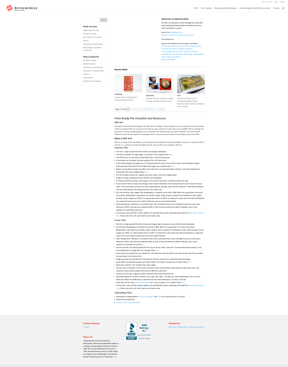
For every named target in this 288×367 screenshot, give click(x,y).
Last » (163, 109)
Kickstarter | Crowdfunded (93, 71)
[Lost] (191, 83)
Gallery (86, 41)
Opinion (86, 74)
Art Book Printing (89, 34)
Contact (276, 8)
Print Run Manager (146, 297)
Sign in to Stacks (267, 2)
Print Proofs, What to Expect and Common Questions (181, 46)
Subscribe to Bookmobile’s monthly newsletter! (186, 327)
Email (87, 327)
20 (148, 109)
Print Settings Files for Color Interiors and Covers (179, 51)
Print (196, 8)
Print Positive (88, 78)
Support (282, 2)
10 (145, 109)
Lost (178, 95)
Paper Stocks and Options (171, 57)
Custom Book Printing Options (126, 97)
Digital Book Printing (91, 30)
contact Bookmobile (142, 282)
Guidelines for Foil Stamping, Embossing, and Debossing (182, 54)
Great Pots (150, 95)
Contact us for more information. (128, 302)
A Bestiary (118, 94)
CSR (159, 297)
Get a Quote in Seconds (92, 37)
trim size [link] (166, 157)
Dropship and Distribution (225, 8)
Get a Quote (206, 8)
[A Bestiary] (128, 83)
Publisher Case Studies (92, 81)
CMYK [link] (199, 195)
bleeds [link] (129, 163)
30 (152, 109)
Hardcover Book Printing (186, 104)
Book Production (89, 64)
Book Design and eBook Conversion (255, 8)
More (115, 357)
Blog (276, 2)
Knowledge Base (176, 32)
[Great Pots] (159, 83)
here (170, 154)
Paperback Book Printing (124, 100)
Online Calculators (168, 59)
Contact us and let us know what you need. (177, 35)
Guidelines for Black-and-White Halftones (177, 49)
